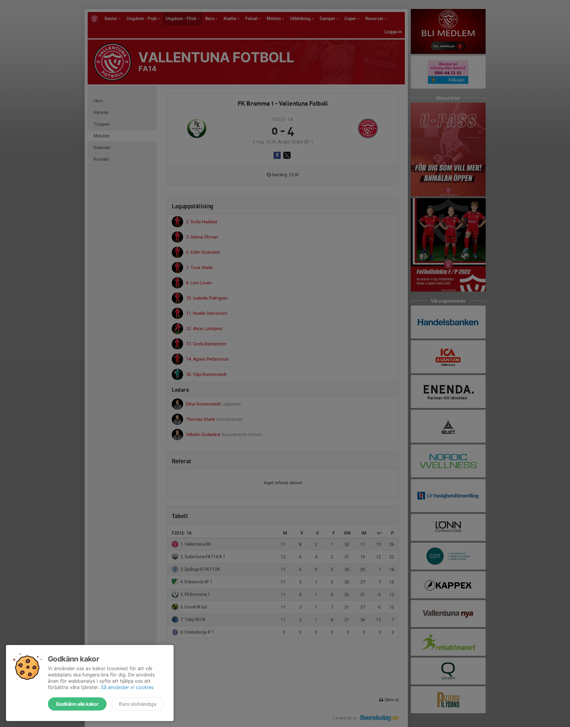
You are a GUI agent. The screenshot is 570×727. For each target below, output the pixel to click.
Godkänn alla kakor (77, 704)
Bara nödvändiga (137, 704)
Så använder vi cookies (127, 687)
